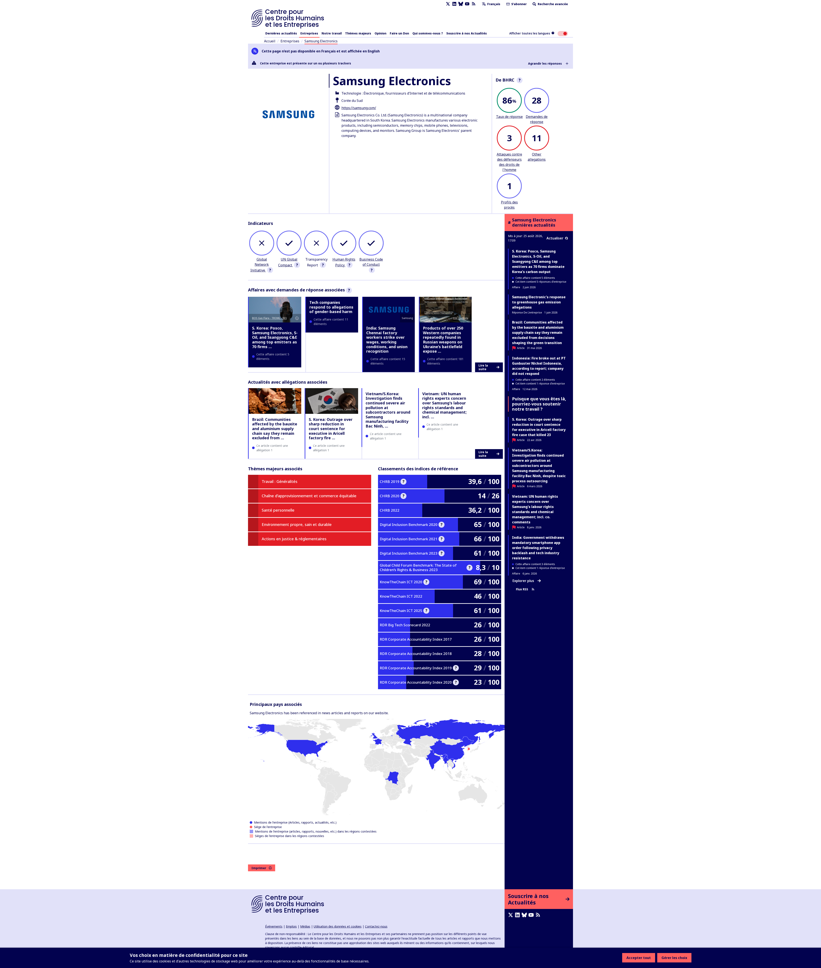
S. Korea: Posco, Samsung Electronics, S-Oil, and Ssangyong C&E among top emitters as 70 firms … (275, 337)
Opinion (380, 33)
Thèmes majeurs (358, 33)
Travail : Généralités (279, 481)
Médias (305, 926)
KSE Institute (460, 318)
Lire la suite (483, 367)
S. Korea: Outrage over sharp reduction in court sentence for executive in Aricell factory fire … (331, 428)
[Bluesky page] (460, 4)
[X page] (447, 4)
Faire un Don (399, 33)
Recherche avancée (552, 4)
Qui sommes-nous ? (427, 33)
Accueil (269, 41)
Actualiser (554, 238)
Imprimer (258, 868)
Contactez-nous (376, 926)
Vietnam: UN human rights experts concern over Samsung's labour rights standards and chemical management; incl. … (444, 405)
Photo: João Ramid (286, 409)
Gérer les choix (674, 957)
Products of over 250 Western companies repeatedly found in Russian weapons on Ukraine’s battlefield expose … (443, 339)
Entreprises (309, 33)
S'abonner (519, 4)
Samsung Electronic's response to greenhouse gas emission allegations (539, 302)
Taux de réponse (509, 116)
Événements (273, 926)
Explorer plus (523, 580)
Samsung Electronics (321, 41)
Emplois (291, 926)
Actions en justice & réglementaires (294, 538)
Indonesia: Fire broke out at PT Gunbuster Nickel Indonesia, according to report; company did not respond (539, 366)
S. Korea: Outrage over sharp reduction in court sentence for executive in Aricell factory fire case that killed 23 (539, 427)
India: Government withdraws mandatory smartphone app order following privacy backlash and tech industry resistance (538, 547)
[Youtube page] (467, 4)
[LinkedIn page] (454, 4)
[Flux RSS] (473, 4)
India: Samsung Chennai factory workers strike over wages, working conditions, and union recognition (387, 339)
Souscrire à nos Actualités (466, 33)
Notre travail (332, 33)
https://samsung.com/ (358, 107)
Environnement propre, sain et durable (297, 524)
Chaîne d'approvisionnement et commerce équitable (309, 495)
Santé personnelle (278, 510)
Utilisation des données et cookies (338, 926)
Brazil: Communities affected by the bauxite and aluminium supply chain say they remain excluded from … (274, 428)
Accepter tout (638, 957)
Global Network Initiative (259, 265)
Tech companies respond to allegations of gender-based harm (331, 307)
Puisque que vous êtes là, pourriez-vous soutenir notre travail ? (539, 404)
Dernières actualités (281, 33)
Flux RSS (522, 589)
